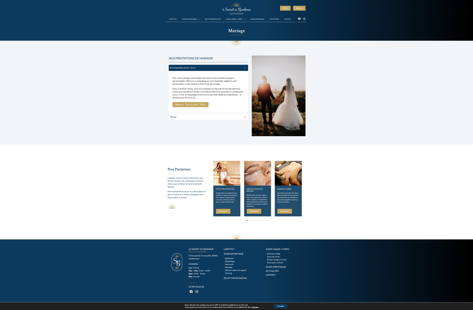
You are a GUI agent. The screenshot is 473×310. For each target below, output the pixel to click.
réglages (255, 307)
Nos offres (274, 19)
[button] (211, 187)
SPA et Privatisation (213, 19)
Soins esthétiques (189, 19)
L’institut (173, 19)
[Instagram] (304, 18)
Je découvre (223, 211)
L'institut (229, 249)
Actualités (272, 271)
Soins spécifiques (257, 19)
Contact (287, 19)
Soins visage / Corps (234, 19)
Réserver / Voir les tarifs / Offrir (190, 104)
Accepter (280, 306)
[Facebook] (299, 18)
